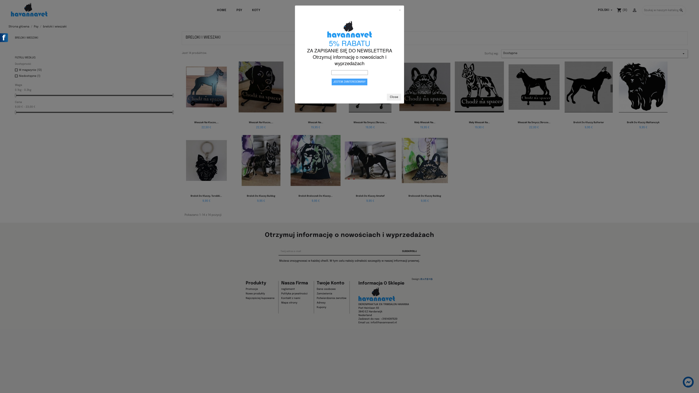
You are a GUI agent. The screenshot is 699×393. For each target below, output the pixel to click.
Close (394, 97)
